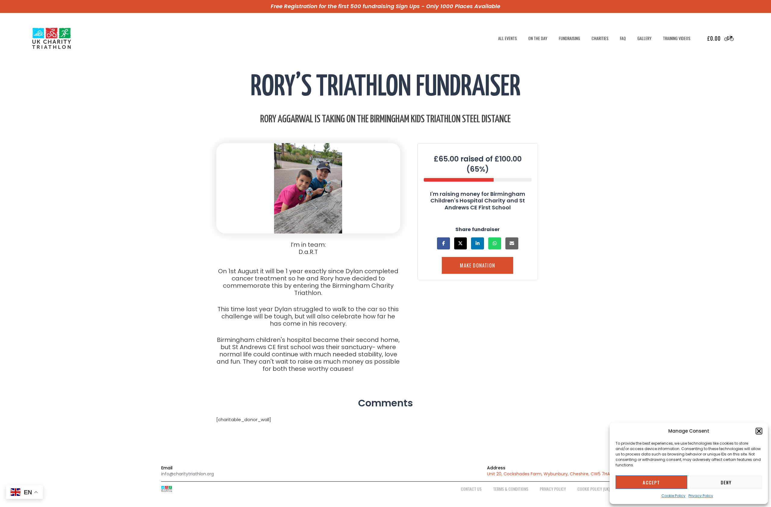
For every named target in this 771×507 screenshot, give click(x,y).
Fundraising (569, 38)
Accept (651, 482)
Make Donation (477, 265)
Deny (726, 482)
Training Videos (676, 38)
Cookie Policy (673, 495)
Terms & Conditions (510, 489)
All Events (507, 38)
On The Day (537, 38)
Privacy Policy (700, 495)
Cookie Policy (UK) (593, 489)
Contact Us (471, 489)
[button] (759, 431)
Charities (600, 38)
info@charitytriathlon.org (187, 474)
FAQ (623, 38)
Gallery (644, 38)
